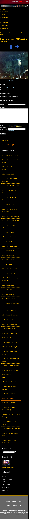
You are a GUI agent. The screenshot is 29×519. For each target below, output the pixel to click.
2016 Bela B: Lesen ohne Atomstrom (9, 227)
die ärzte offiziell (12, 505)
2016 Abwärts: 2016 (8, 204)
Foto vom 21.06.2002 (8, 467)
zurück (8, 501)
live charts (25, 1)
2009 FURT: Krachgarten (9, 324)
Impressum (4, 28)
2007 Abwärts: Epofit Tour (9, 342)
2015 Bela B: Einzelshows (9, 246)
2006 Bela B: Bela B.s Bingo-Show (10, 360)
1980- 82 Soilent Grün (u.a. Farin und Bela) (10, 442)
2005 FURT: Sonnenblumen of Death (11, 376)
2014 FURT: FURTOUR (9, 259)
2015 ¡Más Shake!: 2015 (9, 241)
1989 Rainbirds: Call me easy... (9, 423)
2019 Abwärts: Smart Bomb (10, 155)
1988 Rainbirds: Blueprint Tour (11, 428)
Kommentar (3, 107)
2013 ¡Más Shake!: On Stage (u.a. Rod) (10, 279)
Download (4, 22)
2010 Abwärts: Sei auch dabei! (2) (11, 305)
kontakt (14, 501)
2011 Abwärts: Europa (8, 298)
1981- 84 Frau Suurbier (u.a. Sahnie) (10, 434)
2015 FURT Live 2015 (8, 232)
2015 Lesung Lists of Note (9, 237)
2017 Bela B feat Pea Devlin (10, 185)
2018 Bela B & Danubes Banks (9, 168)
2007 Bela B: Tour (7, 338)
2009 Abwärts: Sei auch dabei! (11, 315)
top (20, 505)
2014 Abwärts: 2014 (8, 255)
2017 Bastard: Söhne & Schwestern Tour (9, 192)
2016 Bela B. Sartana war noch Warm (9, 210)
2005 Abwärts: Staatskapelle (10, 370)
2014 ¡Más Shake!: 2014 (9, 264)
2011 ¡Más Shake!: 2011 (9, 294)
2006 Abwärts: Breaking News (11, 347)
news (20, 501)
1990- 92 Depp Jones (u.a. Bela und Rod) (10, 409)
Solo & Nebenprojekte (8, 145)
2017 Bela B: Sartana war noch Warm (9, 180)
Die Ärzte (5, 140)
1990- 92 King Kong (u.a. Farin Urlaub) (11, 416)
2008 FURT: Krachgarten (9, 333)
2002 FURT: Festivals (8, 402)
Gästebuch (4, 17)
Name (2, 104)
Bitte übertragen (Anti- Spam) (3, 127)
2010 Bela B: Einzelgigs (9, 310)
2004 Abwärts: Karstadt (9, 382)
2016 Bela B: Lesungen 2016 (10, 220)
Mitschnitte (4, 25)
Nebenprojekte (18, 33)
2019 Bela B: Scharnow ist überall (10, 161)
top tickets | (15, 1)
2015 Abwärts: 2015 (8, 250)
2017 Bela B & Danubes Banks (9, 199)
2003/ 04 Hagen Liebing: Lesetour (9, 388)
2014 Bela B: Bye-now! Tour (10, 269)
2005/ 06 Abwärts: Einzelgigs (10, 365)
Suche (3, 14)
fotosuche (6, 448)
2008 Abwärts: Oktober (8, 328)
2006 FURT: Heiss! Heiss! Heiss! (9, 353)
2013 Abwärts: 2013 (8, 285)
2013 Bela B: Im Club (8, 273)
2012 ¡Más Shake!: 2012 (9, 289)
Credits (3, 20)
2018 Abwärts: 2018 (8, 174)
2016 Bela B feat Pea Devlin (10, 216)
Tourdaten (4, 11)
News (3, 9)
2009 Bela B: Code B (8, 319)
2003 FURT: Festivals (8, 393)
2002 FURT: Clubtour (8, 398)
